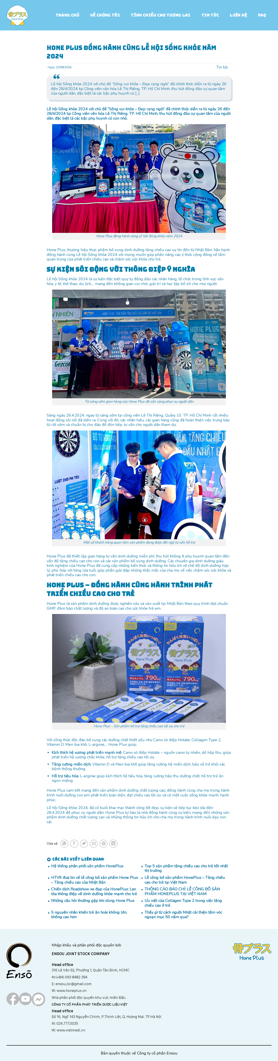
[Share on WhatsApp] (64, 844)
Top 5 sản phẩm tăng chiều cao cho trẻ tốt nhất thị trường (186, 868)
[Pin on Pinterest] (103, 844)
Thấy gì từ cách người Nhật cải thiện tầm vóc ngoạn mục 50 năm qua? (183, 914)
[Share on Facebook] (74, 844)
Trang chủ (67, 15)
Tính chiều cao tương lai (160, 15)
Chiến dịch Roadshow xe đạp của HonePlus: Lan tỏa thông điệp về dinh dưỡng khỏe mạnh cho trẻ (94, 891)
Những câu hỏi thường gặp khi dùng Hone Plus (92, 900)
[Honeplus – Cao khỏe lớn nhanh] (17, 15)
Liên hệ (238, 15)
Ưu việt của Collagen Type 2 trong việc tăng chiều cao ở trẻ (183, 903)
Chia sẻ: (52, 844)
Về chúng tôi (105, 15)
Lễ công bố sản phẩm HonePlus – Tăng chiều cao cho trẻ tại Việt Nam (185, 880)
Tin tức (210, 15)
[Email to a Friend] (94, 844)
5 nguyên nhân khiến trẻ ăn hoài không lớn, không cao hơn (89, 914)
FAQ (262, 15)
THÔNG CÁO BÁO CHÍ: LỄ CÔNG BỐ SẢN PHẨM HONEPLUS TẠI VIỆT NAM (182, 891)
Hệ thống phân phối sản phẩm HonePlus (87, 866)
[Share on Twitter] (84, 844)
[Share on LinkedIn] (113, 844)
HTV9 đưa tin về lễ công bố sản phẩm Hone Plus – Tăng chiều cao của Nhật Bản (94, 880)
